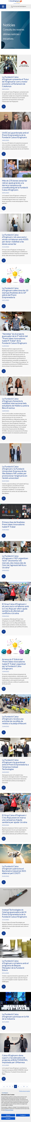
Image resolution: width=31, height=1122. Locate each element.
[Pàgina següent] (27, 1086)
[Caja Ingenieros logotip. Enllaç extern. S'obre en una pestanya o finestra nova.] (4, 1093)
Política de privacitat (24, 1091)
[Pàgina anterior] (4, 1086)
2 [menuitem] (10, 1087)
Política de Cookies (9, 1110)
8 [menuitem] (24, 1087)
